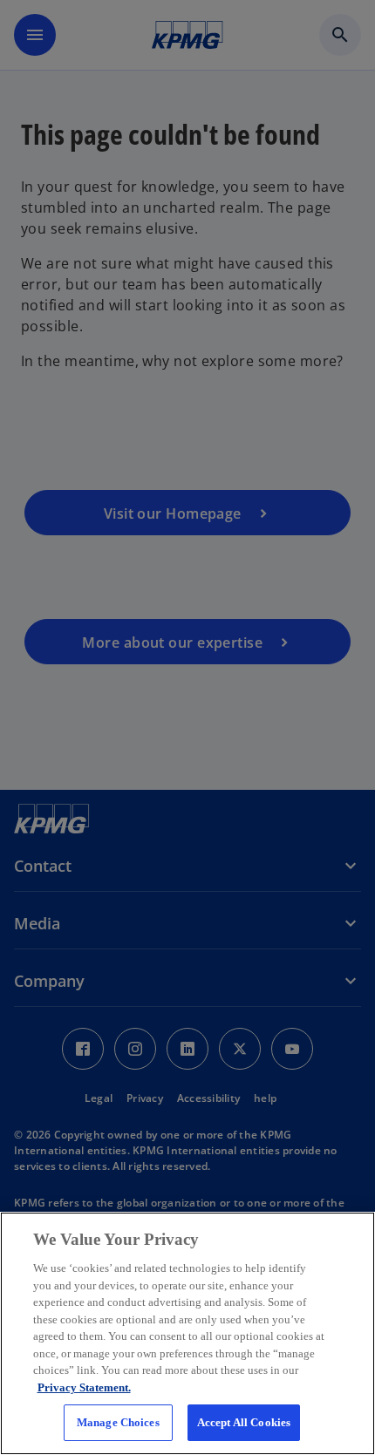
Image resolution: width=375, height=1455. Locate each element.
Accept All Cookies (243, 1422)
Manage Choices (118, 1422)
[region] (187, 1333)
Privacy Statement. (84, 1387)
